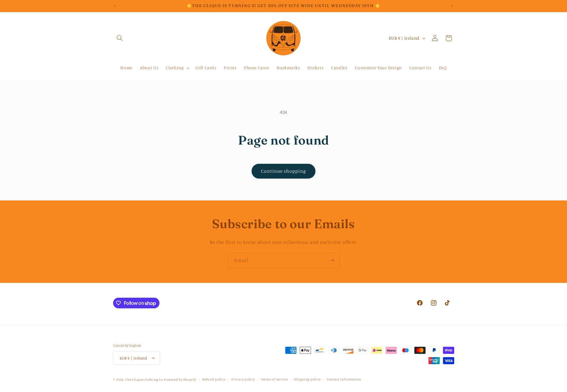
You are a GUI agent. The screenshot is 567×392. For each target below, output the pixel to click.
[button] (120, 38)
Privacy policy (243, 379)
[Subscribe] (332, 260)
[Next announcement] (452, 6)
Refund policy (213, 379)
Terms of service (274, 379)
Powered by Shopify (180, 379)
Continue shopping (283, 171)
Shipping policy (307, 379)
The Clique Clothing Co (144, 379)
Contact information (344, 379)
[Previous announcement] (114, 6)
